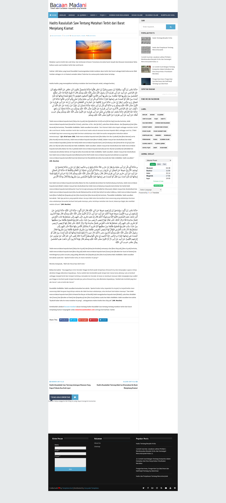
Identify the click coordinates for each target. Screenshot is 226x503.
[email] (166, 488)
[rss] (161, 488)
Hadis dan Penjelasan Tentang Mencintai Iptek (162, 48)
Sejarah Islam (151, 15)
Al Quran (82, 15)
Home (54, 15)
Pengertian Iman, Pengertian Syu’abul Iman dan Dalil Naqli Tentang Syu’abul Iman (162, 81)
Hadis (92, 15)
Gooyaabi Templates (91, 488)
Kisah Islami (137, 15)
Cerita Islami (146, 119)
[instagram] (157, 488)
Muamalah (167, 135)
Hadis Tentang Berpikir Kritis (162, 38)
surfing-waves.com (172, 94)
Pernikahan (146, 139)
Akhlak (62, 15)
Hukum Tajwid (147, 127)
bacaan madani (70, 307)
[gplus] (152, 488)
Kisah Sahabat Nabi (160, 131)
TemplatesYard (67, 488)
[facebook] (148, 488)
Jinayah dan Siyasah (161, 127)
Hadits (83, 36)
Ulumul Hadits (147, 143)
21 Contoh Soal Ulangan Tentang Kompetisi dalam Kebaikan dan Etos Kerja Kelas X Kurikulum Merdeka (163, 70)
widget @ (164, 94)
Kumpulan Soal (168, 15)
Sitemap (97, 446)
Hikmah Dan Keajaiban (162, 123)
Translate (156, 193)
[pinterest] (175, 488)
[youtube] (170, 488)
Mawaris (158, 135)
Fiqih (102, 15)
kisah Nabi (163, 147)
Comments (92, 36)
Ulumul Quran (160, 143)
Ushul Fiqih (146, 147)
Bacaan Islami (76, 36)
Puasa (155, 139)
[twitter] (143, 488)
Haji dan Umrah (147, 123)
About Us (97, 443)
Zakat (155, 147)
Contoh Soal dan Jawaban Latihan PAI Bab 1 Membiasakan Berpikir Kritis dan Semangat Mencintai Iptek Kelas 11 (156, 59)
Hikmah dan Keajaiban (119, 15)
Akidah (72, 15)
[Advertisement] (93, 351)
